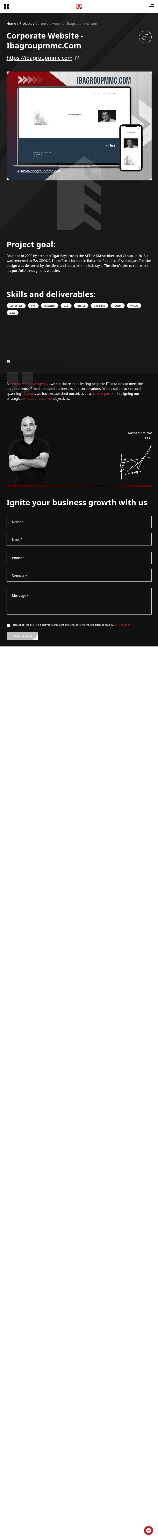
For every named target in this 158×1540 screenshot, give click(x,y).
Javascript (49, 305)
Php (33, 305)
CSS (66, 305)
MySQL (134, 305)
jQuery (117, 305)
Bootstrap (99, 305)
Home (11, 23)
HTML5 (81, 305)
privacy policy (122, 624)
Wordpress (16, 305)
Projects (25, 23)
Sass (12, 312)
